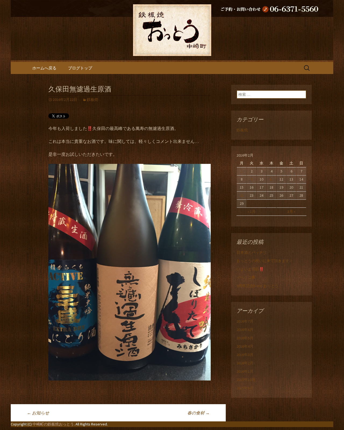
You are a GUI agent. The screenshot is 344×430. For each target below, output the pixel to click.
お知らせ (38, 412)
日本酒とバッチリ (251, 252)
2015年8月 (244, 388)
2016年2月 (244, 363)
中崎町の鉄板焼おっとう (53, 424)
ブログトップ (80, 68)
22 (241, 195)
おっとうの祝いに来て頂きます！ (264, 260)
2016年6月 (244, 329)
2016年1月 (244, 371)
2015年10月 (245, 379)
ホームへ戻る (44, 68)
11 (271, 179)
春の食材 (198, 412)
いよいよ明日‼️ (250, 269)
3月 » (291, 211)
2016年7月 (244, 321)
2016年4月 (244, 346)
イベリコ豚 (245, 277)
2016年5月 (244, 338)
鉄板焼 (92, 99)
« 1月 (252, 211)
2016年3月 (244, 354)
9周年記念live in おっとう (257, 285)
